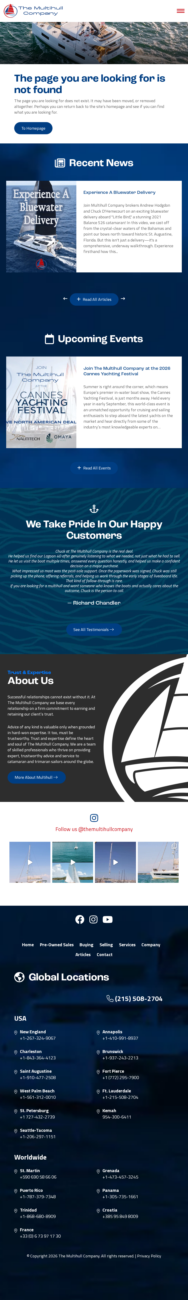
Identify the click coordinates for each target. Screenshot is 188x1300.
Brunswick (112, 1051)
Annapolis (112, 1031)
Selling (106, 944)
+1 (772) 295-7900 (120, 1077)
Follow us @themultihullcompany (94, 829)
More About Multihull (34, 777)
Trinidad (28, 1210)
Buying (86, 944)
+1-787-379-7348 (38, 1196)
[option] (94, 226)
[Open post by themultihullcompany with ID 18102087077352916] (72, 862)
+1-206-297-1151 (38, 1136)
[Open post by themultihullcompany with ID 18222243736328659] (29, 862)
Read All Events (96, 468)
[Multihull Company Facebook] (79, 921)
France (26, 1229)
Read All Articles (96, 299)
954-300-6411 (116, 1117)
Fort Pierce (113, 1071)
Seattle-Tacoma (36, 1130)
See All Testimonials (91, 629)
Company (150, 944)
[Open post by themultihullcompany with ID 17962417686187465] (115, 862)
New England (33, 1031)
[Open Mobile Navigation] (181, 11)
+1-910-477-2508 (38, 1077)
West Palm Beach (37, 1091)
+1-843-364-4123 (38, 1058)
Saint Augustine (36, 1071)
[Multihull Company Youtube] (107, 921)
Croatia (109, 1210)
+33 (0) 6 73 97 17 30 (40, 1236)
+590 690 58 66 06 (38, 1177)
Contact (105, 954)
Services (127, 944)
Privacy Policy (149, 1256)
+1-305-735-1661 (120, 1196)
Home (28, 944)
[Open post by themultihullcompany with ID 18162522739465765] (158, 862)
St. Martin (30, 1170)
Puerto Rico (31, 1190)
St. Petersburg (34, 1110)
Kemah (109, 1110)
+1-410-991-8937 (120, 1038)
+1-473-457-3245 (120, 1177)
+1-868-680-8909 (38, 1216)
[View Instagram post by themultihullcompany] (46, 878)
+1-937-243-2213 (120, 1058)
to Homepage (33, 128)
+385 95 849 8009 (120, 1216)
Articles (83, 954)
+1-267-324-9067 (38, 1038)
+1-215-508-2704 (120, 1097)
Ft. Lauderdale (116, 1091)
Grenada (110, 1170)
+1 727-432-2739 (37, 1117)
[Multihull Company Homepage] (34, 10)
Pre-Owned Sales (57, 944)
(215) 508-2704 (138, 998)
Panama (110, 1190)
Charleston (31, 1051)
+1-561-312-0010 (38, 1097)
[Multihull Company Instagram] (93, 921)
